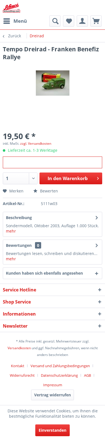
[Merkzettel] (68, 21)
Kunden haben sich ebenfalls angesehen (44, 273)
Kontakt (17, 365)
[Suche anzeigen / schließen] (54, 21)
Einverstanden (52, 430)
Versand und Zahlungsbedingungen (60, 365)
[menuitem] (15, 21)
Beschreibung (19, 217)
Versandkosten (19, 348)
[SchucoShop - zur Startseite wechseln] (11, 8)
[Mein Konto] (82, 21)
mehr (11, 231)
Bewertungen (19, 245)
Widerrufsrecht (22, 375)
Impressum (52, 384)
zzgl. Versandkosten (35, 143)
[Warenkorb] (96, 21)
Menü (20, 21)
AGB (87, 375)
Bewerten (48, 191)
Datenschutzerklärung (59, 375)
